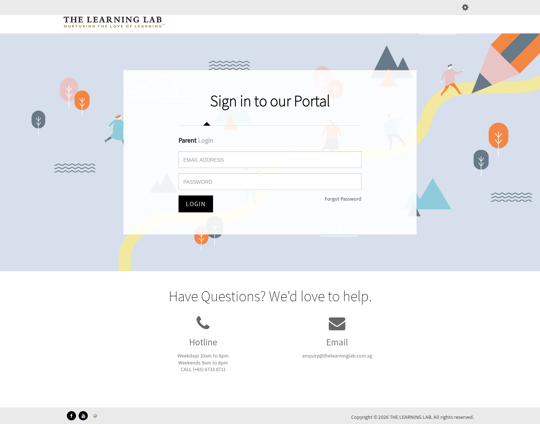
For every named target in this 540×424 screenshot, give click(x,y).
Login (196, 204)
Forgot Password (343, 198)
